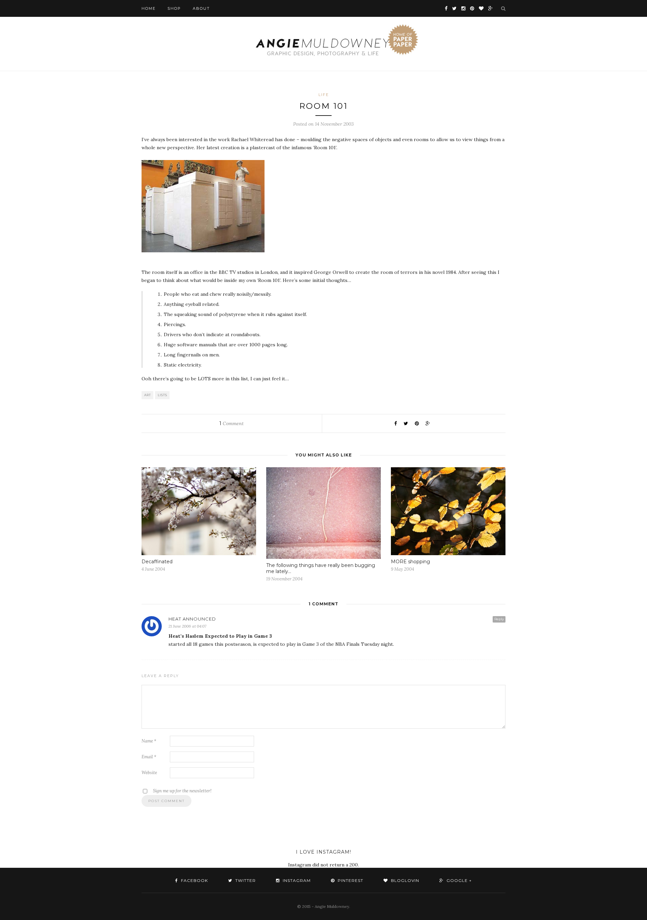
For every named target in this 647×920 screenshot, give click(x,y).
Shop (174, 8)
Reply (499, 619)
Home (149, 8)
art (147, 395)
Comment (231, 423)
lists (162, 395)
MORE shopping (410, 562)
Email (149, 757)
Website (149, 772)
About (201, 8)
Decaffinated (157, 562)
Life (323, 94)
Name (149, 741)
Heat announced (192, 619)
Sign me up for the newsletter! (182, 791)
